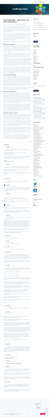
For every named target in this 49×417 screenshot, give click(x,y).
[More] (44, 100)
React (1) (35, 170)
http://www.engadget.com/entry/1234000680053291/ (14, 363)
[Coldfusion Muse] (37, 199)
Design (18, 24)
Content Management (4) (37, 147)
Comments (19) (23, 24)
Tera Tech (34, 60)
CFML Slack (34, 79)
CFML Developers (35, 74)
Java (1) (35, 159)
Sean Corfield (35, 49)
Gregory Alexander (35, 59)
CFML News (35, 78)
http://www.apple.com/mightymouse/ (9, 358)
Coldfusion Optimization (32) (37, 137)
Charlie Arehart (35, 53)
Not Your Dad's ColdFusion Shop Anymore (39, 27)
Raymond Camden (35, 75)
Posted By (7, 146)
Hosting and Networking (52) (37, 155)
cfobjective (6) (35, 130)
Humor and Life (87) (36, 158)
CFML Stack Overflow (36, 72)
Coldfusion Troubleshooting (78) (38, 141)
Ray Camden (35, 52)
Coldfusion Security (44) (37, 138)
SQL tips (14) (35, 173)
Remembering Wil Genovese (37, 97)
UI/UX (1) (35, 174)
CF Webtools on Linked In (36, 71)
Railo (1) (35, 169)
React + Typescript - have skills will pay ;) (38, 25)
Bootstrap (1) (35, 126)
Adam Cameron (35, 56)
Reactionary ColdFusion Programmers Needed (39, 29)
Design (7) (35, 148)
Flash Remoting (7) (36, 151)
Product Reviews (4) (36, 166)
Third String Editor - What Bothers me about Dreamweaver (16, 21)
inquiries (39, 407)
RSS (38, 126)
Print (5, 141)
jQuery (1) (35, 162)
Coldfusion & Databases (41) (37, 133)
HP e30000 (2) (35, 156)
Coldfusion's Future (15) (37, 144)
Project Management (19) (37, 167)
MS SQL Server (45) (36, 163)
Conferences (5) (36, 145)
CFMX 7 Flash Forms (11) (37, 129)
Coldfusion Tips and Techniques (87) (38, 140)
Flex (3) (35, 152)
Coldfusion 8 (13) (36, 134)
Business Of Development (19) (38, 127)
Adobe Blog (34, 57)
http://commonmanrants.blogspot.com (9, 161)
